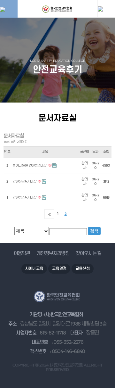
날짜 (95, 152)
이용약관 (22, 253)
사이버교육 (34, 268)
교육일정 (59, 268)
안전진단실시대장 (24, 181)
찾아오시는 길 (88, 253)
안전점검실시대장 (24, 197)
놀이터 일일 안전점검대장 (29, 165)
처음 (49, 214)
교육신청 (82, 268)
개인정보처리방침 (52, 253)
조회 (106, 152)
